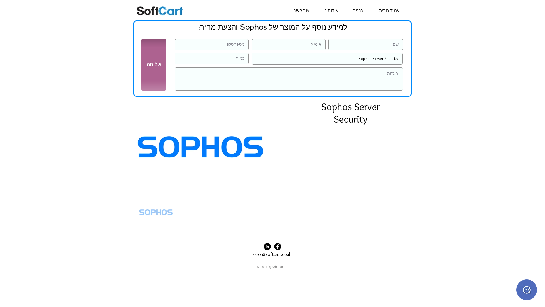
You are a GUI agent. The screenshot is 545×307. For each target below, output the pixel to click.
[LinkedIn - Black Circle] (267, 246)
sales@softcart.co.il (271, 254)
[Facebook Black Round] (277, 246)
